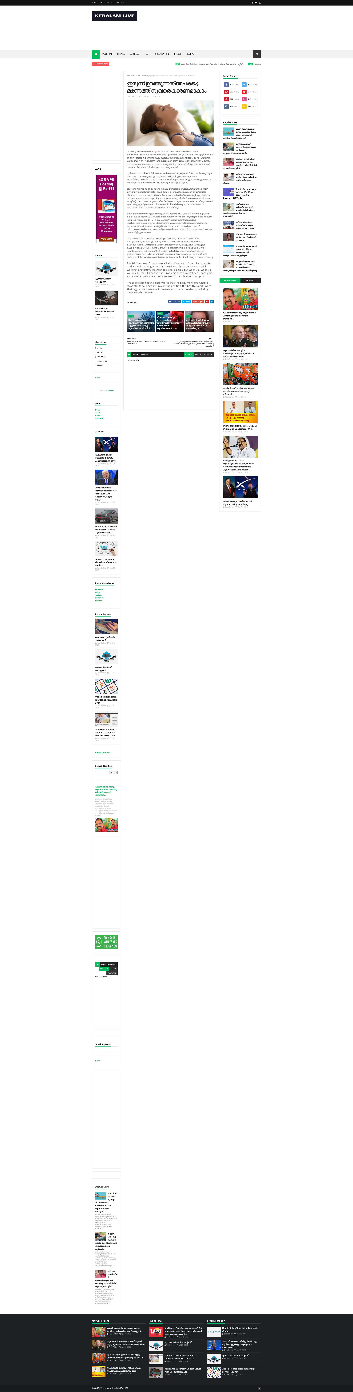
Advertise (120, 3)
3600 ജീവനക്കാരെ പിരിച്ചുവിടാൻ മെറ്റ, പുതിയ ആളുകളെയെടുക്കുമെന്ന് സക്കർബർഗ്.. (239, 1344)
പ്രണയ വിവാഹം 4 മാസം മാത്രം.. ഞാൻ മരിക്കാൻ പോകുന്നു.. (246, 237)
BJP (126, 64)
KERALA (121, 54)
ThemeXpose (106, 1388)
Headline (136, 75)
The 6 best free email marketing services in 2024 (106, 700)
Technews (101, 357)
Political (107, 54)
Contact (110, 3)
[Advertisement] (211, 27)
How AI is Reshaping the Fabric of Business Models (106, 562)
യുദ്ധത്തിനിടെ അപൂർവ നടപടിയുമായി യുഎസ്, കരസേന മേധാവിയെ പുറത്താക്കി (239, 64)
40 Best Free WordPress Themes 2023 (105, 311)
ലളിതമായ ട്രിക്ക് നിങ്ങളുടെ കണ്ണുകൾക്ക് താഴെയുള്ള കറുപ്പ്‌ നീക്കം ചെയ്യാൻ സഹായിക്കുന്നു (198, 324)
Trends (178, 54)
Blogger (111, 390)
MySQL (100, 353)
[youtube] (259, 3)
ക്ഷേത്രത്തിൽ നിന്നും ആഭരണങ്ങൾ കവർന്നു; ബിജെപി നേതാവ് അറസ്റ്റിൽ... (161, 64)
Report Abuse (102, 752)
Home (94, 3)
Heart (160, 313)
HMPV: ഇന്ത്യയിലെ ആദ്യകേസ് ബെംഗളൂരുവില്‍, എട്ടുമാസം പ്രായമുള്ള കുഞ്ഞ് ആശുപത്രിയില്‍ (141, 324)
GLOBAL (190, 54)
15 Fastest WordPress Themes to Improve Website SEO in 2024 (106, 732)
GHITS (125, 1388)
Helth (144, 75)
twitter (97, 592)
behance (98, 601)
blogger (104, 969)
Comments (251, 280)
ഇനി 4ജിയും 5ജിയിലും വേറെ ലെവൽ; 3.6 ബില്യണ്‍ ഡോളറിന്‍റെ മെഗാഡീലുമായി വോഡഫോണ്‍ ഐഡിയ (183, 1331)
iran (200, 64)
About (101, 3)
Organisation (161, 54)
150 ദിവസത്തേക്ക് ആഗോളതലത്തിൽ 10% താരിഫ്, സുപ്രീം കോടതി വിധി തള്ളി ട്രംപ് (106, 493)
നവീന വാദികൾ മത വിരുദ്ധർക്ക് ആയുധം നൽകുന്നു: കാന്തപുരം (245, 225)
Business (134, 54)
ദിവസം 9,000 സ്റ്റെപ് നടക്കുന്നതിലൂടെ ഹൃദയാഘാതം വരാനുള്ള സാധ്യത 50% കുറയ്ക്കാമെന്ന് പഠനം (168, 323)
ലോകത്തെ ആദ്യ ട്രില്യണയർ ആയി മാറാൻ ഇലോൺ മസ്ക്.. (105, 458)
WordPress (102, 361)
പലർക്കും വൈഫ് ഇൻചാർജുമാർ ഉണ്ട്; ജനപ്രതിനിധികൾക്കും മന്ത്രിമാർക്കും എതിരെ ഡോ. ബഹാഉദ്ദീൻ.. (239, 210)
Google (100, 348)
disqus (113, 969)
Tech (146, 54)
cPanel (100, 365)
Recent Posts (230, 280)
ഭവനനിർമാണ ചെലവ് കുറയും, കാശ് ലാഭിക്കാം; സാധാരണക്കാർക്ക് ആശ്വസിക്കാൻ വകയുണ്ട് (106, 1202)
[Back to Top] (259, 1388)
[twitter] (256, 3)
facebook (99, 589)
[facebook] (252, 3)
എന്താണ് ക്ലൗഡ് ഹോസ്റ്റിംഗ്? (178, 1342)
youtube (98, 595)
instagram (99, 598)
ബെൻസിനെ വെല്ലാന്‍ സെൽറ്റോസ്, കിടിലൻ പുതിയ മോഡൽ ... (106, 529)
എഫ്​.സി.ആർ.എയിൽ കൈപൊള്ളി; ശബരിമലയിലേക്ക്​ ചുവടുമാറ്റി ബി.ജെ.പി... (239, 391)
